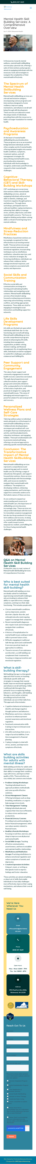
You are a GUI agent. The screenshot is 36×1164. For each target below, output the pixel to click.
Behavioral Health (17, 31)
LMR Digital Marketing (22, 1161)
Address (18, 987)
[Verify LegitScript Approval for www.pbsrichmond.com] (10, 1019)
